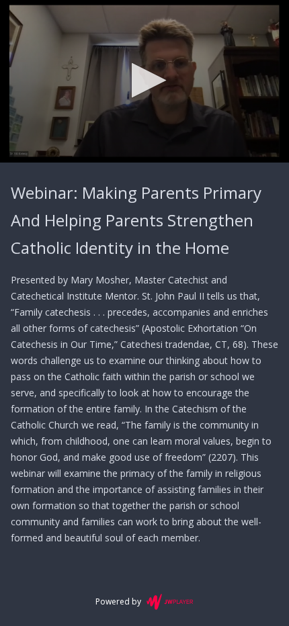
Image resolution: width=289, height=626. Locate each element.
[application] (144, 81)
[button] (145, 80)
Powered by (118, 601)
